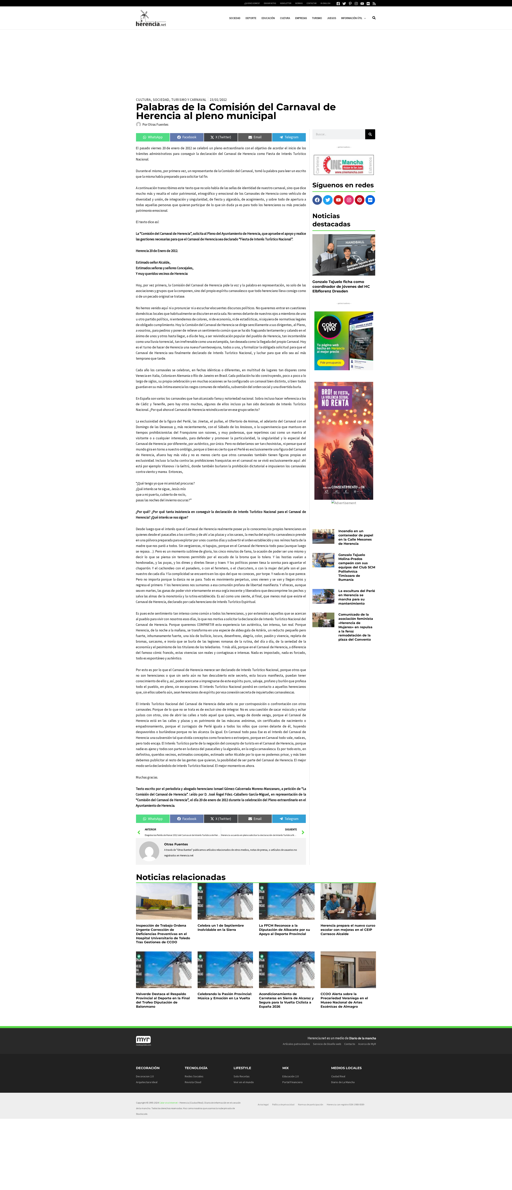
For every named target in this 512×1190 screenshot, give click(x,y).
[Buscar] (370, 134)
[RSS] (374, 3)
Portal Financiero (292, 1082)
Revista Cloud (193, 1082)
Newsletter (285, 3)
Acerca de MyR (367, 1044)
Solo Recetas (242, 1076)
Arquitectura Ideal (146, 1082)
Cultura (143, 99)
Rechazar (320, 1183)
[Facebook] (338, 3)
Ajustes (345, 1183)
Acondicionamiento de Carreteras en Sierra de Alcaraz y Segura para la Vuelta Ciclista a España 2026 (286, 1000)
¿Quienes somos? (252, 3)
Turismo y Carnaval (188, 99)
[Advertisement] (256, 60)
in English (325, 3)
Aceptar (295, 1183)
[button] (364, 18)
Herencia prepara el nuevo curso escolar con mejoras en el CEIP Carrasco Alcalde (348, 930)
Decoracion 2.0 (145, 1076)
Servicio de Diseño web (327, 1044)
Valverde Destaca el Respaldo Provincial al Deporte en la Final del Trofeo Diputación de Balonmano (163, 1000)
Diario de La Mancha (343, 1082)
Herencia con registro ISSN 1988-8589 (345, 1104)
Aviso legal (263, 1104)
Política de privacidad (283, 1104)
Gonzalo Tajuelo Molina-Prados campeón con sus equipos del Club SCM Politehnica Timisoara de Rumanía (356, 567)
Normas (299, 3)
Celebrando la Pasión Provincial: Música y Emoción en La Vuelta (225, 996)
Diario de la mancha (362, 1038)
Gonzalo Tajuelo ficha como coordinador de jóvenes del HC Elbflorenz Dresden (341, 286)
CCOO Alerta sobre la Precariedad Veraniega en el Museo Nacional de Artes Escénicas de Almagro (344, 1000)
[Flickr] (368, 3)
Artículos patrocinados (296, 1044)
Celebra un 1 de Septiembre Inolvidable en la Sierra (221, 928)
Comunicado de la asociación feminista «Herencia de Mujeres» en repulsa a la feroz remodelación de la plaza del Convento (355, 627)
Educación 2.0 (290, 1076)
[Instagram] (356, 3)
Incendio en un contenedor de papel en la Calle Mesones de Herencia (355, 537)
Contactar (311, 3)
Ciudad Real (338, 1076)
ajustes (262, 1185)
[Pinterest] (350, 3)
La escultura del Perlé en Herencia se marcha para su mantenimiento (356, 597)
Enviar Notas (270, 3)
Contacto (349, 1044)
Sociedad (161, 99)
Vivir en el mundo (244, 1082)
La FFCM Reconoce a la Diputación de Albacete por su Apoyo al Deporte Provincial (284, 930)
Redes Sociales (194, 1076)
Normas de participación (310, 1104)
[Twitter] (344, 3)
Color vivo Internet (168, 1102)
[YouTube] (362, 3)
